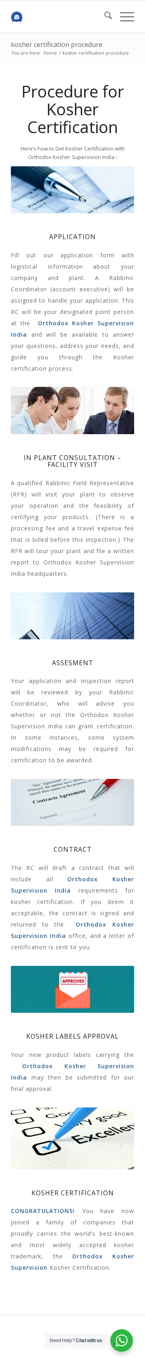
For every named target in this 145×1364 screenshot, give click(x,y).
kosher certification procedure (56, 44)
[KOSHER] (60, 16)
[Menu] (123, 16)
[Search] (104, 16)
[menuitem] (104, 16)
